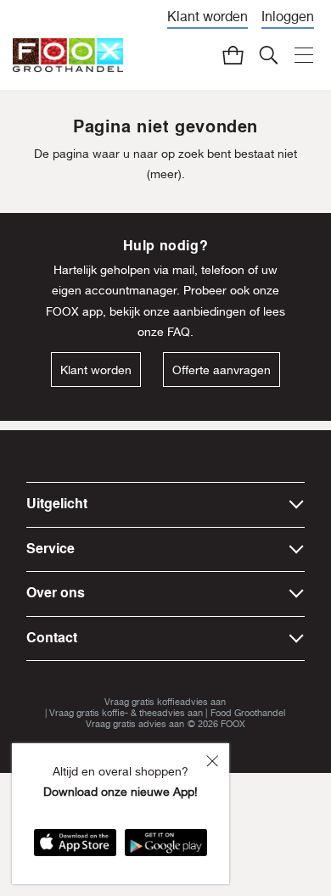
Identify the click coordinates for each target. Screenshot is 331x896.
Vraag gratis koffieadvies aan (165, 701)
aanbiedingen (209, 311)
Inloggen (287, 16)
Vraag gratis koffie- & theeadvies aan (126, 712)
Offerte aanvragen (221, 369)
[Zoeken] (269, 55)
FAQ (178, 331)
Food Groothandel (247, 712)
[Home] (68, 55)
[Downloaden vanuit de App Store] (75, 848)
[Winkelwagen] (233, 55)
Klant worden (207, 16)
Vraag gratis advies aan (135, 723)
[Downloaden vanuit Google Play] (166, 848)
